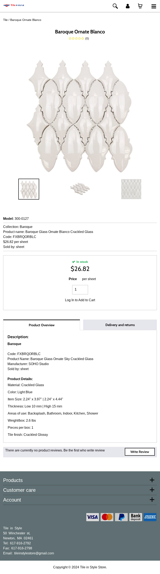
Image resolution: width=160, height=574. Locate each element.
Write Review (139, 452)
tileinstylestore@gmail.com (34, 553)
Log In (69, 300)
